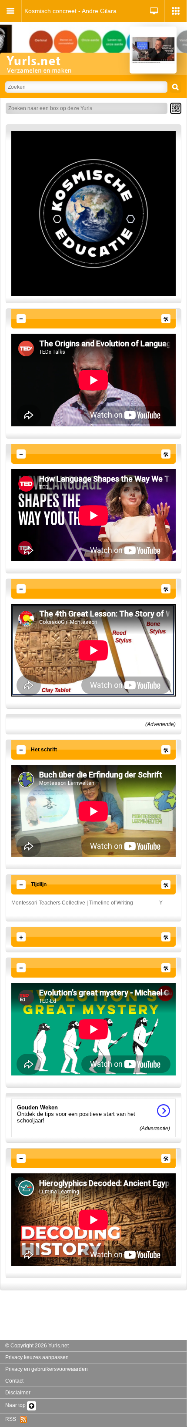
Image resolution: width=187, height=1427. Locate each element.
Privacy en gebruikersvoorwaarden (46, 1369)
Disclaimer (17, 1393)
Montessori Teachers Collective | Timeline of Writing (72, 903)
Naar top (16, 1405)
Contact (14, 1381)
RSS (12, 1419)
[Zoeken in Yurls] (175, 87)
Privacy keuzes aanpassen (37, 1357)
